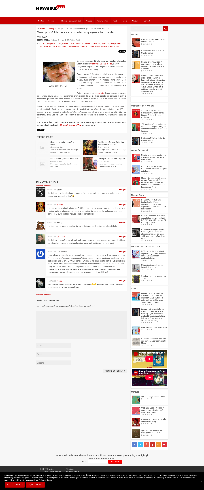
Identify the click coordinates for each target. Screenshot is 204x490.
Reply (123, 190)
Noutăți (134, 35)
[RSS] (158, 444)
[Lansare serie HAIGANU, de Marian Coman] (136, 46)
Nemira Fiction (102, 21)
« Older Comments (43, 186)
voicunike (61, 237)
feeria (59, 281)
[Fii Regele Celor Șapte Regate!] (90, 170)
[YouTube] (152, 444)
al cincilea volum (68, 44)
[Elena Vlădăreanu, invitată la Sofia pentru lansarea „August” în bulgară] (136, 173)
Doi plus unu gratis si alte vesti (64, 159)
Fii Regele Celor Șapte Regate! (111, 159)
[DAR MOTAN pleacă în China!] (136, 334)
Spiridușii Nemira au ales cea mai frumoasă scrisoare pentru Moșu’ (153, 341)
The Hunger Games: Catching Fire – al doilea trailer (111, 143)
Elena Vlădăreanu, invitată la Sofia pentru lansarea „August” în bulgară (154, 169)
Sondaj (51, 29)
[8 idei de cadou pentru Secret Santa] (136, 283)
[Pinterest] (164, 444)
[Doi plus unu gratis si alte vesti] (43, 170)
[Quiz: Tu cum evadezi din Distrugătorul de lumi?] (136, 437)
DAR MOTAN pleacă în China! (154, 327)
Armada (89, 21)
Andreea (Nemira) (57, 40)
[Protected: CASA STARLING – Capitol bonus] (136, 57)
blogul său (99, 93)
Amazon (78, 44)
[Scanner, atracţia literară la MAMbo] (43, 154)
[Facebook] (134, 444)
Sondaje (91, 46)
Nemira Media (73, 471)
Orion (125, 21)
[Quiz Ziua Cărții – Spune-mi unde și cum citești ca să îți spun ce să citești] (136, 414)
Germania (62, 46)
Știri (45, 40)
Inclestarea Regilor (74, 46)
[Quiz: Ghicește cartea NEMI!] (136, 403)
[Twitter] (140, 444)
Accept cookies (35, 485)
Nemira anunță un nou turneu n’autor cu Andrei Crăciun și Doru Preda (153, 157)
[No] (201, 481)
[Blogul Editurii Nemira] (50, 13)
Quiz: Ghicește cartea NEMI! (153, 397)
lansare (84, 46)
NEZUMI (135, 21)
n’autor (115, 21)
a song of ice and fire (53, 44)
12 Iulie (42, 44)
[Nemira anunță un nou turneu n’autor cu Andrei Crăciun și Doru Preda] (136, 162)
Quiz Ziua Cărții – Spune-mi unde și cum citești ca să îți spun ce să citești (152, 410)
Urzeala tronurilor (114, 46)
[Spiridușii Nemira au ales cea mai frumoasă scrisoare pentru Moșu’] (136, 345)
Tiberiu (60, 205)
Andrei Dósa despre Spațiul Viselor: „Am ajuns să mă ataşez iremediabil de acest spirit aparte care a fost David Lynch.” (153, 233)
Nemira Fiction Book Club (71, 21)
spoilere (104, 46)
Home (42, 29)
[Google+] (146, 444)
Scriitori (51, 21)
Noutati (41, 21)
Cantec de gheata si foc (91, 44)
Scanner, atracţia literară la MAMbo (62, 143)
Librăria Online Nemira (51, 471)
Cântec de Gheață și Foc (101, 64)
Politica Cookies (14, 485)
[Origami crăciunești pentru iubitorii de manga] (136, 272)
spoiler (97, 46)
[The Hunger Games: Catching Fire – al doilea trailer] (90, 154)
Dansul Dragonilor (107, 44)
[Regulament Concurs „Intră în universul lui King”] (136, 426)
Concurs (135, 392)
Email (84, 461)
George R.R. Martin (50, 46)
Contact (147, 21)
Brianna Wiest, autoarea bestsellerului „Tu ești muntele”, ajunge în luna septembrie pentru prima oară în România (153, 204)
